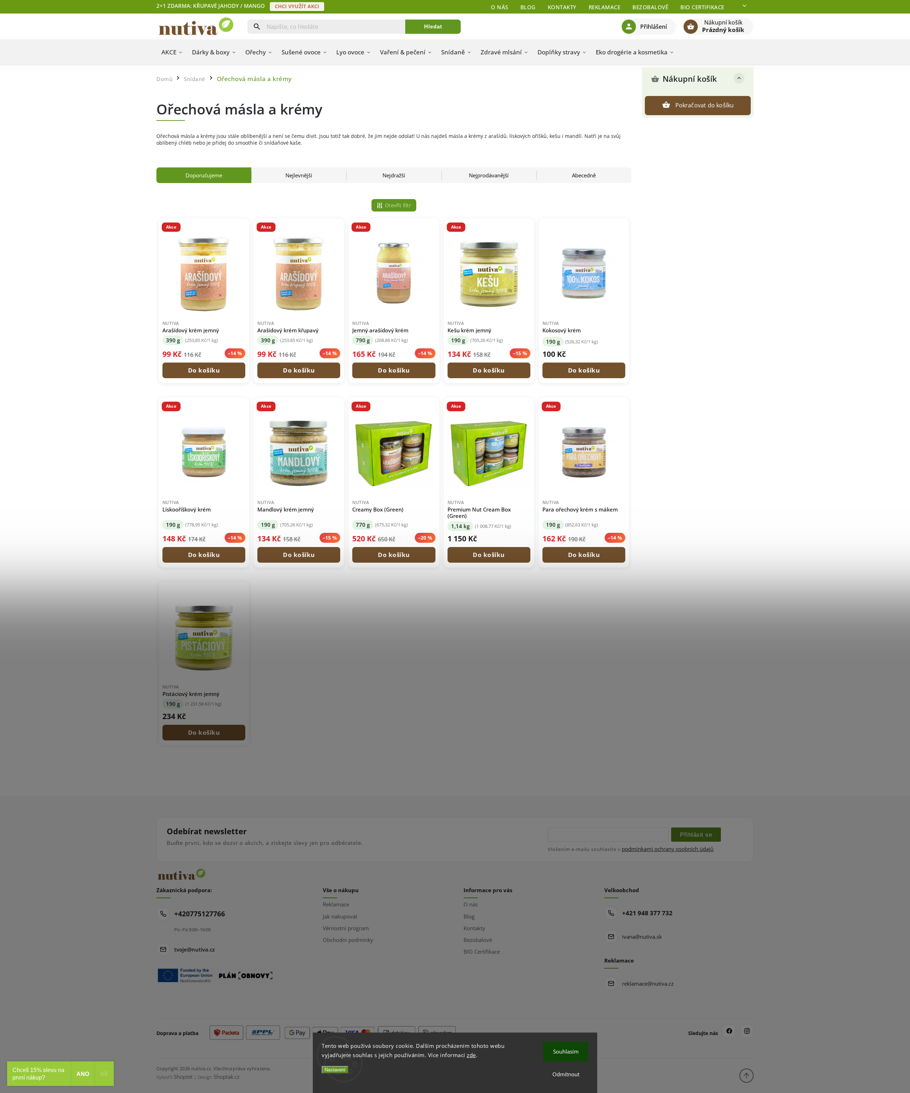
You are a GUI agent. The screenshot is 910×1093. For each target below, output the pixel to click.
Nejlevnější (298, 175)
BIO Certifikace (702, 7)
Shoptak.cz (227, 1076)
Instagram (747, 1031)
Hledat (433, 26)
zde (471, 1055)
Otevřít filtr (398, 205)
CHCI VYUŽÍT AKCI (297, 6)
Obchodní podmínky (348, 939)
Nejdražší (393, 175)
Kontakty (562, 7)
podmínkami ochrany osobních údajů (667, 848)
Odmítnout (565, 1074)
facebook (729, 1031)
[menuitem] (171, 52)
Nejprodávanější (489, 175)
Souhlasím (566, 1051)
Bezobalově (650, 7)
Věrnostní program (346, 928)
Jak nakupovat (340, 916)
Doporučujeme (204, 175)
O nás (499, 7)
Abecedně (584, 175)
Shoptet (183, 1076)
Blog (528, 7)
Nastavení (335, 1069)
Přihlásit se (696, 834)
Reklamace (605, 7)
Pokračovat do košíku (704, 105)
